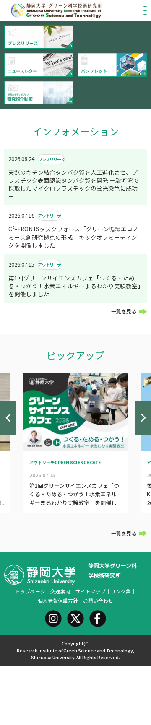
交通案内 (60, 591)
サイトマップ (91, 591)
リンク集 (121, 591)
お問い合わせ (98, 600)
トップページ (30, 591)
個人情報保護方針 (58, 600)
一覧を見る (123, 311)
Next (143, 418)
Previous (8, 418)
